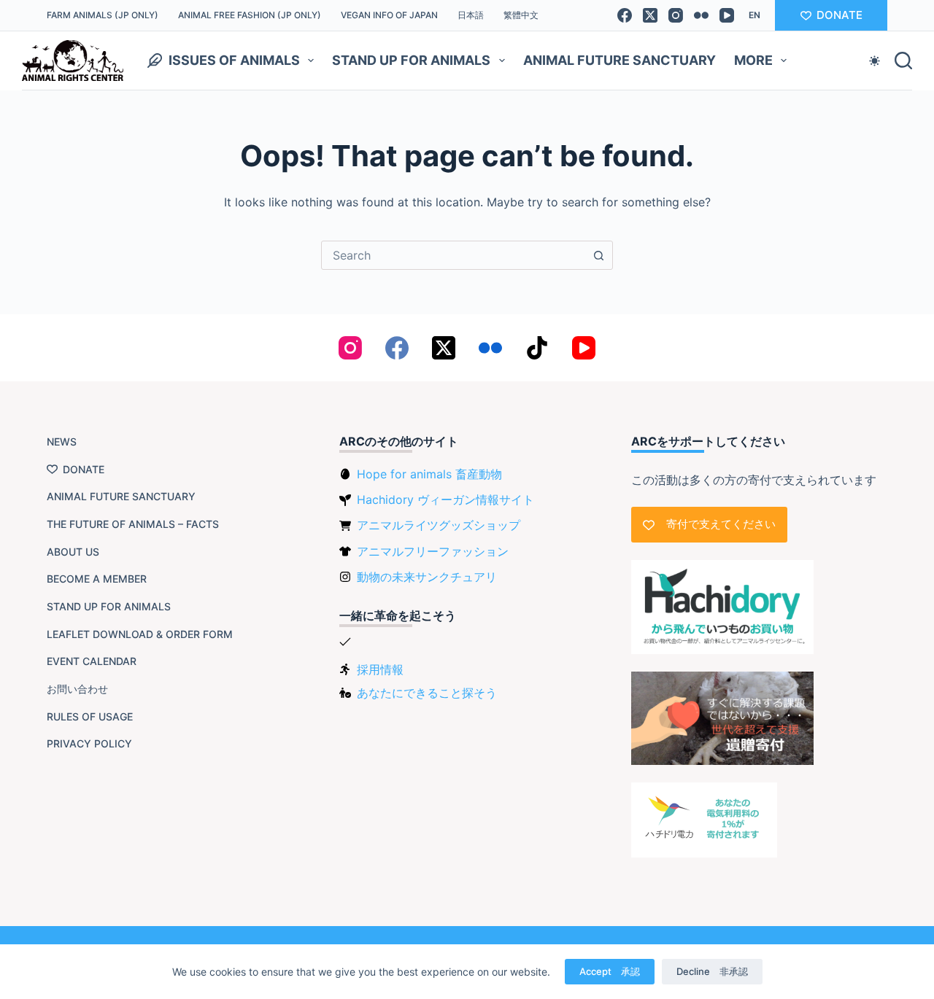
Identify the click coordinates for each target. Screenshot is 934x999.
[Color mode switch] (874, 60)
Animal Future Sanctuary (619, 60)
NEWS (62, 441)
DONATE (839, 15)
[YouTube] (726, 15)
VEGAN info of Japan (389, 14)
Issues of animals (234, 60)
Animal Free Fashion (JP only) (249, 14)
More (753, 60)
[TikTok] (537, 347)
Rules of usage (90, 716)
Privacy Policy (89, 743)
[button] (754, 15)
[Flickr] (701, 15)
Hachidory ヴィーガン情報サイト (445, 499)
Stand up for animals (411, 60)
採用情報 (380, 669)
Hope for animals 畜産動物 (429, 474)
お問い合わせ (77, 689)
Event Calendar (91, 661)
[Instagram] (675, 15)
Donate (83, 469)
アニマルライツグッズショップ (438, 525)
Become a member (97, 578)
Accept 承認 (609, 971)
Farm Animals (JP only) (102, 14)
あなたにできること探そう (427, 692)
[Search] (903, 60)
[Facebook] (624, 15)
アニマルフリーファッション (433, 551)
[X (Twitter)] (650, 15)
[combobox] (453, 255)
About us (73, 551)
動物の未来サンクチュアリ (427, 577)
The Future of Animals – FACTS (133, 524)
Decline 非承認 (712, 971)
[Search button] (598, 255)
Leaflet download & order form (140, 634)
